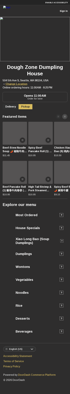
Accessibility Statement (17, 356)
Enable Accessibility (56, 2)
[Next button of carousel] (64, 116)
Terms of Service (13, 361)
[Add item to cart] (22, 140)
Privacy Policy (11, 366)
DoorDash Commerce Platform (37, 374)
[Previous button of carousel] (58, 116)
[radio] (11, 106)
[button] (14, 140)
